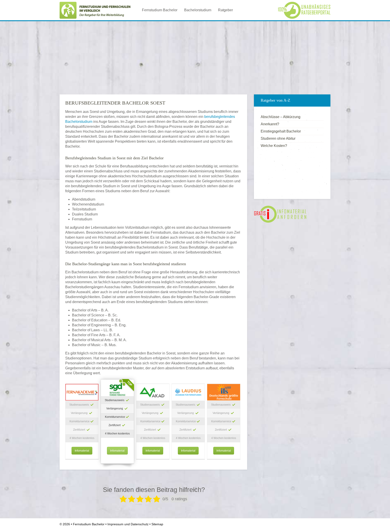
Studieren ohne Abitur (278, 138)
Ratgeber (225, 10)
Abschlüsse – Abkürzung (280, 117)
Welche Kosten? (274, 146)
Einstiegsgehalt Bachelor (281, 131)
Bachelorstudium (197, 10)
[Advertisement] (195, 56)
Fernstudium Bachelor (159, 10)
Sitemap (157, 524)
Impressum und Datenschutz (128, 524)
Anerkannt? (270, 124)
